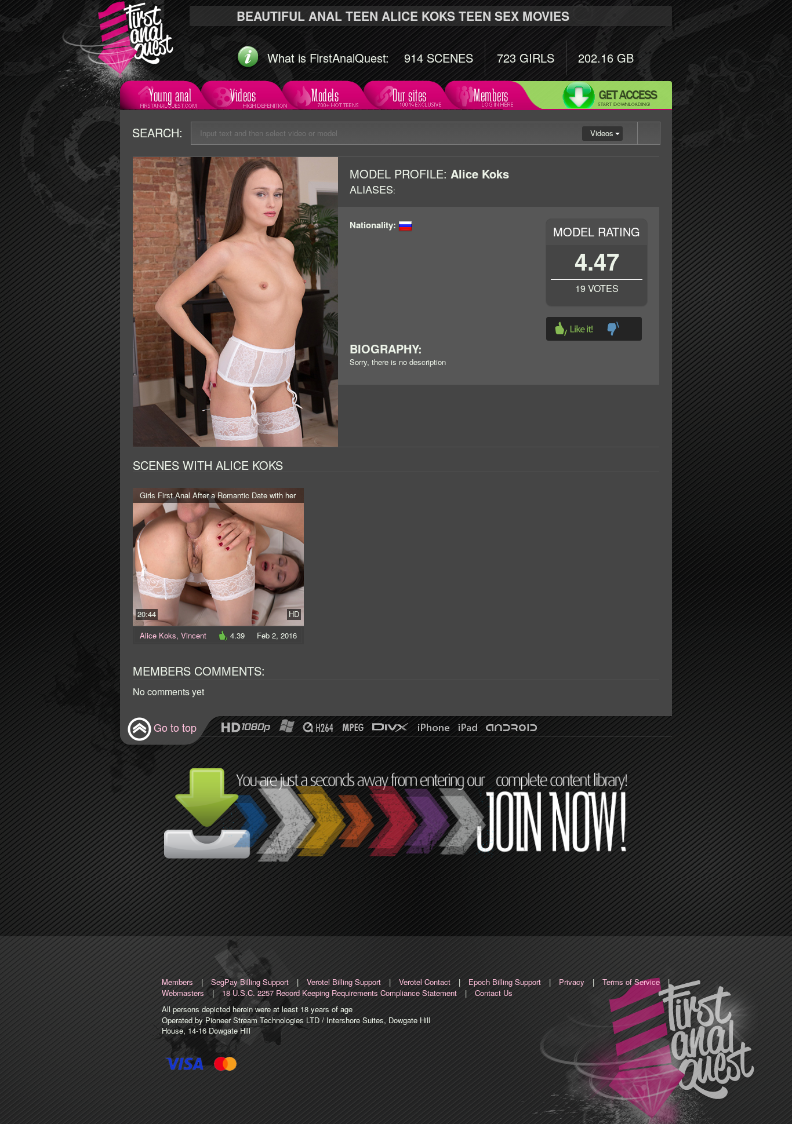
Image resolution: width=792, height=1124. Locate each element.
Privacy (571, 981)
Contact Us (494, 992)
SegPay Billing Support (250, 981)
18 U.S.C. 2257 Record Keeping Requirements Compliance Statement (339, 992)
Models (325, 95)
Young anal (170, 95)
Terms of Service (631, 981)
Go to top (175, 727)
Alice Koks (158, 635)
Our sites (410, 95)
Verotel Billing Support (344, 981)
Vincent (193, 635)
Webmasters (183, 992)
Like (574, 329)
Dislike (613, 329)
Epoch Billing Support (504, 981)
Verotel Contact (425, 981)
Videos (243, 95)
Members (491, 95)
